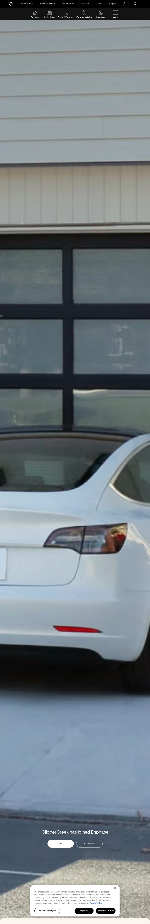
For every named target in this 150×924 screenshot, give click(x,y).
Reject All (84, 911)
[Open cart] (125, 4)
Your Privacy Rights (47, 911)
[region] (75, 901)
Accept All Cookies (106, 911)
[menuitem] (125, 4)
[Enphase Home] (11, 4)
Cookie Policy (96, 903)
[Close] (115, 888)
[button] (135, 4)
